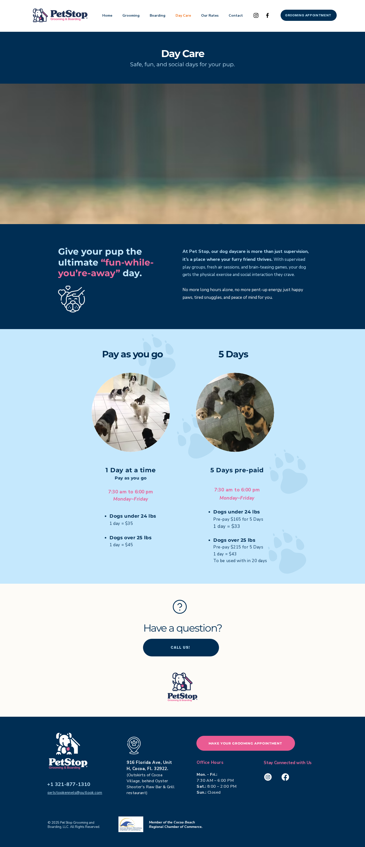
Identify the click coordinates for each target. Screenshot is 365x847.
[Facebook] (267, 15)
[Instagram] (256, 15)
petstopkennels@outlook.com (75, 792)
